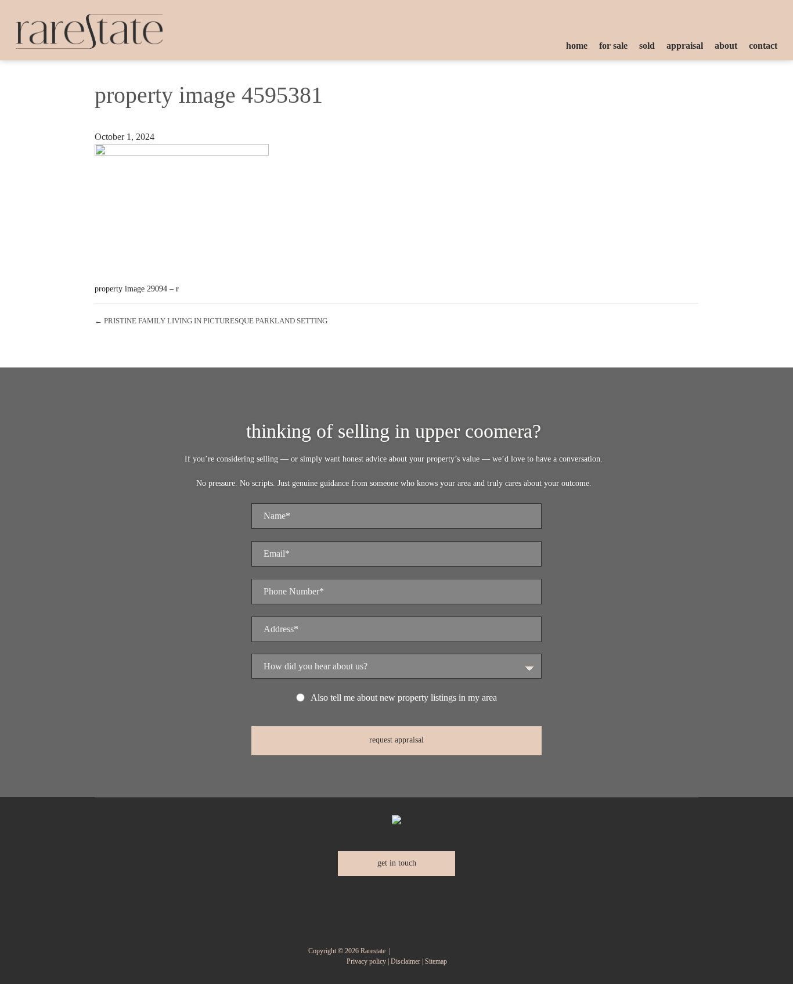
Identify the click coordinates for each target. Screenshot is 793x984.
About (726, 46)
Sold (647, 46)
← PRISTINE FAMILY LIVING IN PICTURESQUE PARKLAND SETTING (211, 320)
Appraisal (684, 46)
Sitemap (436, 961)
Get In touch (396, 863)
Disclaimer (405, 961)
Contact (763, 46)
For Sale (613, 46)
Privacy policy (366, 961)
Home (576, 46)
